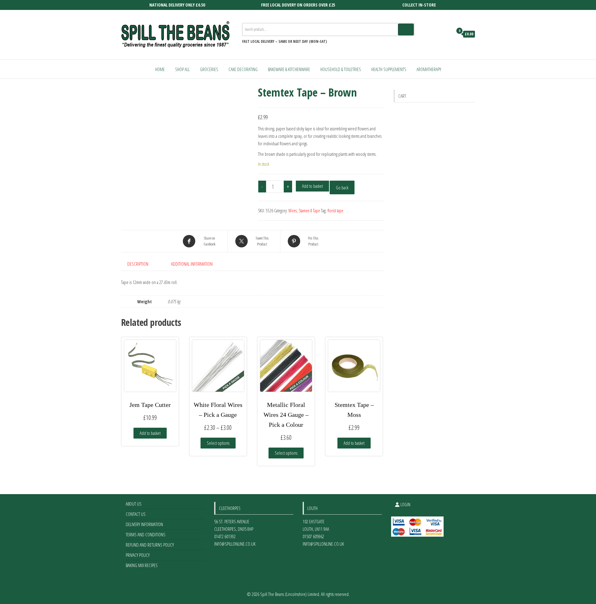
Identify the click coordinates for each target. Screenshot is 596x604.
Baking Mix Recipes (142, 565)
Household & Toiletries (340, 69)
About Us (134, 504)
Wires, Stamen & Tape (304, 211)
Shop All (182, 69)
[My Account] (446, 34)
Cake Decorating (243, 69)
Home (160, 69)
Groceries (209, 69)
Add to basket (312, 186)
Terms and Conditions (145, 534)
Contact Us (136, 514)
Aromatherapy (429, 69)
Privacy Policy (138, 555)
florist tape (335, 211)
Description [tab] (137, 264)
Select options (218, 443)
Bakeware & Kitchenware (289, 69)
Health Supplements (388, 69)
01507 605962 (313, 536)
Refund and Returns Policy (150, 545)
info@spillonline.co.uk (234, 544)
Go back (342, 187)
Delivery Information (144, 524)
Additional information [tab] (192, 264)
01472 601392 (225, 536)
